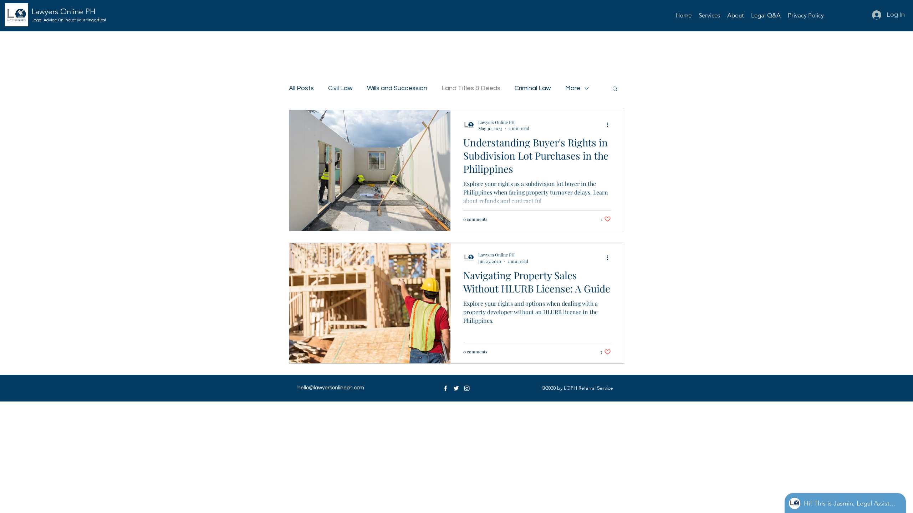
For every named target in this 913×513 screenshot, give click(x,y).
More (573, 88)
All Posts (301, 88)
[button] (709, 15)
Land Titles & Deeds (471, 88)
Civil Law (340, 88)
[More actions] (610, 125)
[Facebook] (445, 388)
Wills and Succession (397, 88)
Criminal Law (533, 88)
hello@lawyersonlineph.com (330, 387)
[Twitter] (456, 388)
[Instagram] (466, 388)
